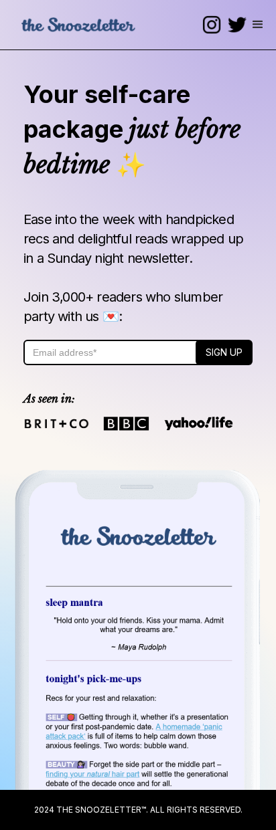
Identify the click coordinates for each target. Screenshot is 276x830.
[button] (258, 24)
